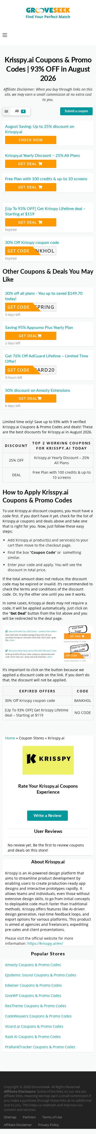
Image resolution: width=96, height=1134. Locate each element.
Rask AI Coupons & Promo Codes (33, 1036)
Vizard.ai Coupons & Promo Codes (34, 1026)
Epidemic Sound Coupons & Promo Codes (40, 975)
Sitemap (10, 1117)
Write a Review (47, 816)
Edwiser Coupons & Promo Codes (33, 985)
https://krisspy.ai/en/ (45, 943)
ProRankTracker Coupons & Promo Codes (40, 1046)
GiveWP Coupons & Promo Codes (33, 995)
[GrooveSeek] (48, 13)
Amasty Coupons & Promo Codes (33, 964)
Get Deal (28, 163)
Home (10, 738)
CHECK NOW (31, 139)
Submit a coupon (76, 111)
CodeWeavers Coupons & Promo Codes (38, 1016)
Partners (29, 1117)
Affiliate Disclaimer (18, 1125)
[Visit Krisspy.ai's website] (48, 759)
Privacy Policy (48, 1125)
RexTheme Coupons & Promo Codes (35, 1005)
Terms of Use (52, 1117)
